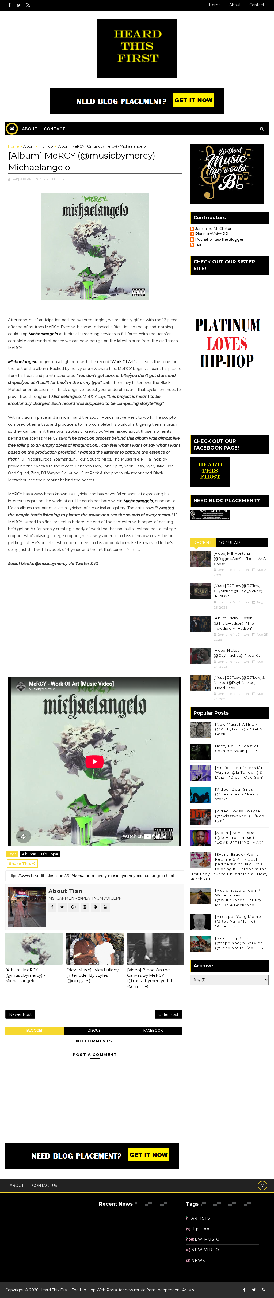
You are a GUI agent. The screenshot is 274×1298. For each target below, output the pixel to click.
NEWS (198, 1260)
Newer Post (20, 1014)
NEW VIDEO (205, 1249)
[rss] (28, 5)
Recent (202, 542)
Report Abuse (28, 1211)
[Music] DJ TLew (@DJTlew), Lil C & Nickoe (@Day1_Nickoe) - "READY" (239, 590)
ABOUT (29, 128)
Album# (29, 854)
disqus (94, 1030)
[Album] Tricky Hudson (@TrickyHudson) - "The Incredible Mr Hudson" (234, 623)
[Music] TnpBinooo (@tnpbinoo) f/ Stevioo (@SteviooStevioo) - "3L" (241, 943)
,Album (45, 179)
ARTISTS (200, 1218)
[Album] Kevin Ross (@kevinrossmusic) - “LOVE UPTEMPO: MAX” (239, 837)
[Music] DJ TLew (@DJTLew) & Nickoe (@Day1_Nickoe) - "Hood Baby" (239, 682)
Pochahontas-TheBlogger (219, 239)
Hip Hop (46, 146)
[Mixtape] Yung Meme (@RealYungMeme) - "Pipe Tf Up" (238, 921)
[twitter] (19, 5)
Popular (229, 542)
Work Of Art (123, 361)
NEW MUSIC (205, 1239)
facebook (153, 1030)
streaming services (98, 333)
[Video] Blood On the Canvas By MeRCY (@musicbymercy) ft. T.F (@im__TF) (151, 978)
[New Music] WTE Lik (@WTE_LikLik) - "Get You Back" (241, 729)
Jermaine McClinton (214, 229)
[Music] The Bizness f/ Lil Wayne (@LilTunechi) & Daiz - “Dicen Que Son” (240, 772)
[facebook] (9, 5)
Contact (256, 4)
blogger (35, 1030)
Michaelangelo (43, 333)
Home (215, 4)
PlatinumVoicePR (211, 234)
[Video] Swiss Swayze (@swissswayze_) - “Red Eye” (240, 816)
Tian (199, 245)
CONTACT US (44, 1185)
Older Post (168, 1014)
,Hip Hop (58, 179)
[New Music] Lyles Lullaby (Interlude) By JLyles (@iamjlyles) (92, 975)
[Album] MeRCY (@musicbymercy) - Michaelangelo (25, 975)
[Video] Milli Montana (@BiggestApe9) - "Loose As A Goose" (240, 558)
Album (29, 146)
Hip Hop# (49, 854)
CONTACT (54, 128)
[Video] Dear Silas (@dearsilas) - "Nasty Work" (237, 794)
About (235, 4)
